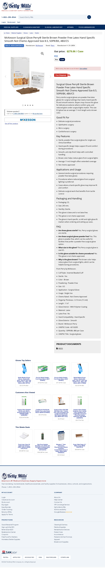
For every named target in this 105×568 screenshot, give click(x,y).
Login (4, 497)
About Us (57, 497)
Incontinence (58, 534)
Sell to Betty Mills (60, 507)
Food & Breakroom (87, 27)
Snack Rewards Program (10, 525)
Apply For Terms (7, 514)
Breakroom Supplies (61, 542)
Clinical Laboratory (54, 27)
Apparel (70, 27)
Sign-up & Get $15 (8, 527)
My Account (11, 22)
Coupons (5, 534)
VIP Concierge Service (62, 505)
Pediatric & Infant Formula (63, 537)
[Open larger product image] (27, 76)
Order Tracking (7, 509)
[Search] (89, 17)
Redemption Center (9, 532)
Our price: (59, 51)
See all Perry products (11, 123)
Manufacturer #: (62, 45)
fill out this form (37, 113)
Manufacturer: (30, 45)
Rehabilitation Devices (62, 529)
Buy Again (5, 505)
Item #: (7, 45)
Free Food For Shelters (9, 537)
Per (56, 56)
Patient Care (58, 532)
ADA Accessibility (60, 509)
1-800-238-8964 (9, 17)
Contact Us (58, 502)
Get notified (83, 68)
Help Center (58, 500)
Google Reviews (63, 512)
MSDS (60, 348)
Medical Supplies (11, 27)
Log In (4, 22)
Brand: (48, 45)
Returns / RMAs (7, 512)
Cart (18, 22)
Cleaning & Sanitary (31, 27)
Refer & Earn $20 (7, 529)
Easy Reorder (6, 507)
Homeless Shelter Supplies (11, 539)
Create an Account (8, 500)
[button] (6, 78)
